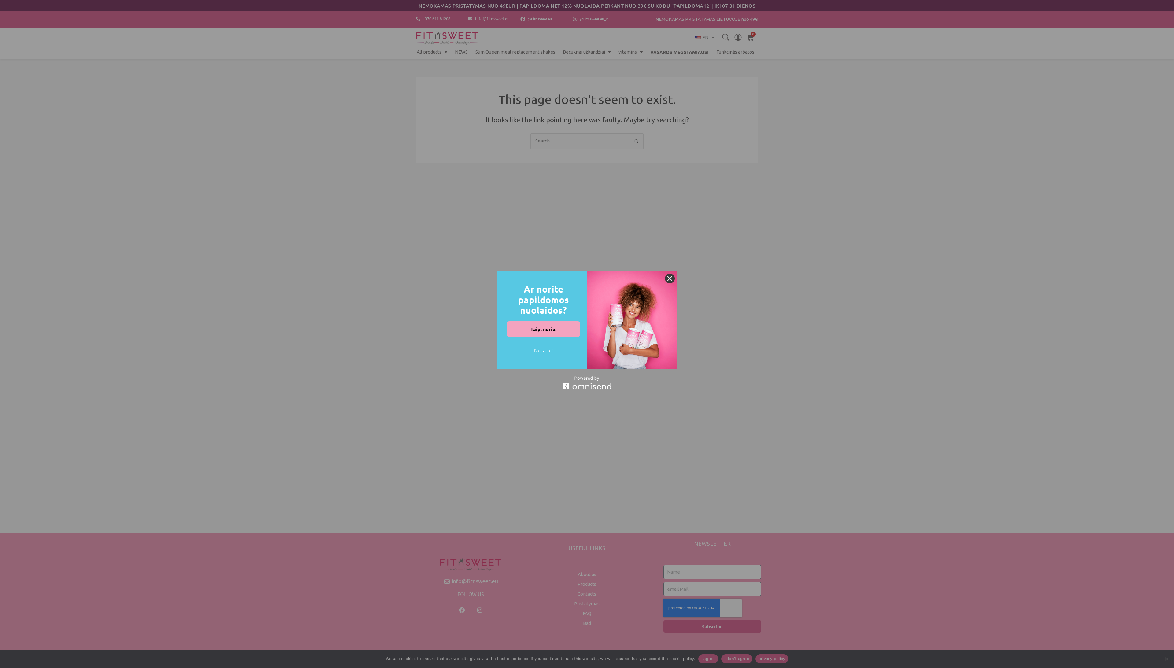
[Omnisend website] (587, 383)
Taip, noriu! (543, 329)
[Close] (670, 278)
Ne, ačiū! (543, 350)
